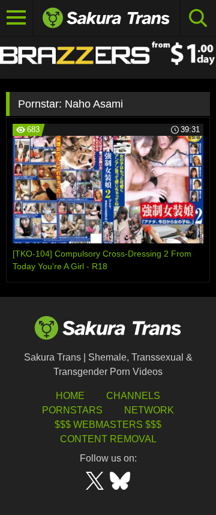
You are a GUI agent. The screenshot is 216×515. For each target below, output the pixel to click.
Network (149, 410)
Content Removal (108, 439)
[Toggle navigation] (16, 18)
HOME (70, 396)
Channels (133, 396)
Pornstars (72, 410)
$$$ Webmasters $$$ (108, 424)
